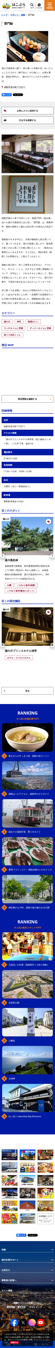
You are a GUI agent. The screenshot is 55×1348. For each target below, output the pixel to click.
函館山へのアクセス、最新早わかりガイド (29, 793)
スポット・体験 (17, 14)
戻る (27, 690)
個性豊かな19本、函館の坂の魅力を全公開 (29, 907)
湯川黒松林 (11, 560)
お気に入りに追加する (27, 110)
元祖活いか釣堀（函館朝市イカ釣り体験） (29, 964)
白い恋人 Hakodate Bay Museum (25, 1116)
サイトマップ (35, 1307)
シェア (8, 94)
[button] (3, 556)
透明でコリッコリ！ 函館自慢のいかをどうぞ (30, 869)
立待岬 (12, 1078)
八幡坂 (12, 1040)
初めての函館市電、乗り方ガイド (25, 831)
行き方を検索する (27, 120)
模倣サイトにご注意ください (27, 1302)
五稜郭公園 (14, 1002)
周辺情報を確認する (27, 398)
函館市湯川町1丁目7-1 (14, 87)
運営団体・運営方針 (16, 1307)
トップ (4, 14)
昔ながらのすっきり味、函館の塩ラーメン (29, 755)
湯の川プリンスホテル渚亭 (21, 650)
